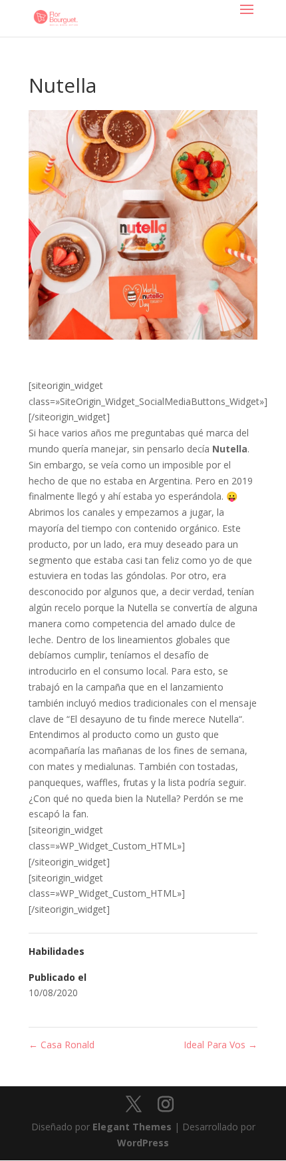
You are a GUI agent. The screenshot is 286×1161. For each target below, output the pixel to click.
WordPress (143, 1142)
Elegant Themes (132, 1126)
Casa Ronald (61, 1044)
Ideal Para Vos (220, 1044)
